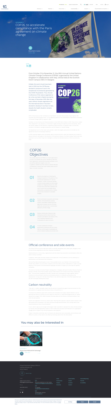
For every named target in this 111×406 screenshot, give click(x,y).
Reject (82, 402)
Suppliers (91, 4)
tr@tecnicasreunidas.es (25, 381)
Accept (94, 402)
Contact (101, 4)
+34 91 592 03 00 (23, 387)
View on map (28, 373)
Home (57, 378)
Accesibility (83, 382)
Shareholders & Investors (101, 9)
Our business (59, 380)
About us (39, 9)
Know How (61, 9)
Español (107, 4)
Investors (70, 382)
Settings (70, 402)
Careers (86, 9)
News (97, 4)
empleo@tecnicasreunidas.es (26, 382)
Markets (50, 9)
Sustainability (74, 9)
